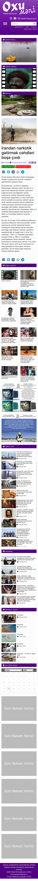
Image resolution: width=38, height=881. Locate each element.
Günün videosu (6, 281)
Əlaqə (35, 29)
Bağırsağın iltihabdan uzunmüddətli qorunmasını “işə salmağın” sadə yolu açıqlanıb (25, 542)
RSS (29, 872)
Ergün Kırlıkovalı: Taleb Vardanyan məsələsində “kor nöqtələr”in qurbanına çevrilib (26, 577)
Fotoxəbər (20, 615)
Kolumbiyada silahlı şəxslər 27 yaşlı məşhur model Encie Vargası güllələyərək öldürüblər (8, 340)
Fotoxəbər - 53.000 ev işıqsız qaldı (26, 654)
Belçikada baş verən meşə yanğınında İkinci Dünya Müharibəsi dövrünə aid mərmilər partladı (25, 502)
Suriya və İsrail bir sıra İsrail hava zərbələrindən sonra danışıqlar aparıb (24, 482)
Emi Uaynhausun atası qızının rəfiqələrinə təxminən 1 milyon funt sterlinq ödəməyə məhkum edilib (27, 321)
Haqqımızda (28, 29)
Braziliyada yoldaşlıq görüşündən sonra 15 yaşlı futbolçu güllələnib (8, 319)
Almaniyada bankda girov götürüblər (9, 377)
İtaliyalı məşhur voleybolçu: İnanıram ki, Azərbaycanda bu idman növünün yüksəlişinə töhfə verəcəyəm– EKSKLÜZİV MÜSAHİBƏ (26, 588)
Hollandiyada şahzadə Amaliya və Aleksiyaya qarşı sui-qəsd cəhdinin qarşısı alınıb (27, 379)
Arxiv (34, 27)
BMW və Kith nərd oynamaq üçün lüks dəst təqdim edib (24, 492)
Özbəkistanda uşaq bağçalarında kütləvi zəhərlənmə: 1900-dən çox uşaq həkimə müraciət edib (27, 359)
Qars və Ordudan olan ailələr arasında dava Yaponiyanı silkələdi (27, 339)
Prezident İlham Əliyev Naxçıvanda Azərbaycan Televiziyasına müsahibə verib (26, 568)
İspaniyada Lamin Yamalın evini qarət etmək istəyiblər (7, 358)
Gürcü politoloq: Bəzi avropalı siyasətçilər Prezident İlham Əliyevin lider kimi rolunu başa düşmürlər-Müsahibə (26, 599)
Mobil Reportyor (28, 18)
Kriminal (6, 163)
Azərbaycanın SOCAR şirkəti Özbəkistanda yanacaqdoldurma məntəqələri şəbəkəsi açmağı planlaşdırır (23, 532)
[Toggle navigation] (5, 23)
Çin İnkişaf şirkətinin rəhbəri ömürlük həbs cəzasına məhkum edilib (8, 302)
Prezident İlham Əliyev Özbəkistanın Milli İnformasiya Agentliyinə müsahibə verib (26, 558)
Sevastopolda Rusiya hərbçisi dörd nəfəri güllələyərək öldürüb (27, 302)
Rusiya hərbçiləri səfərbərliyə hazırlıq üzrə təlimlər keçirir (24, 521)
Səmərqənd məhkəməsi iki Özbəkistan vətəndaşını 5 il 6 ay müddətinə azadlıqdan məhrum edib (27, 283)
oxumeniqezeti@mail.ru (19, 874)
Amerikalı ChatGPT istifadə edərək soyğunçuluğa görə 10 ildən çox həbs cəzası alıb (25, 512)
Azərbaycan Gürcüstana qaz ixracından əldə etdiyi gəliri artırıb (24, 463)
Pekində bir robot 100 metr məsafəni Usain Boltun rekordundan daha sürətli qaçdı (25, 474)
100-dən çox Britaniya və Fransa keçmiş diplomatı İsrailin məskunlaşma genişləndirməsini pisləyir (24, 454)
